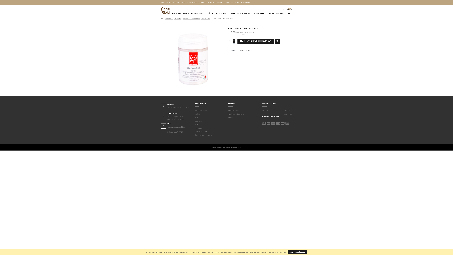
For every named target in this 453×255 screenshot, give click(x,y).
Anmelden (193, 2)
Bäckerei (176, 13)
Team (197, 117)
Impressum (199, 128)
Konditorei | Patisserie (194, 13)
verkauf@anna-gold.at (176, 127)
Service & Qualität (233, 2)
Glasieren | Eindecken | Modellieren (196, 19)
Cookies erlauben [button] (297, 252)
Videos (231, 117)
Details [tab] (233, 50)
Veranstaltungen (201, 110)
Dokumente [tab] (245, 50)
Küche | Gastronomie (218, 13)
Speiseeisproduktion (240, 13)
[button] (286, 252)
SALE (290, 13)
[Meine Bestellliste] (282, 9)
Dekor (271, 13)
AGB (196, 124)
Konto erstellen (179, 2)
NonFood (280, 13)
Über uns (198, 121)
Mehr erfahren (281, 252)
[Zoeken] (277, 9)
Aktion (219, 2)
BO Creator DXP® (236, 147)
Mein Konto (165, 2)
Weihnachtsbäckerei (236, 114)
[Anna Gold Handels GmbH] (165, 10)
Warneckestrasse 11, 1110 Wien (178, 107)
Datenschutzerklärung (203, 135)
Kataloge (246, 2)
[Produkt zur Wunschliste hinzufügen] (277, 41)
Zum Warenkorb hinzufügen (256, 41)
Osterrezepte (233, 110)
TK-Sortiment (259, 13)
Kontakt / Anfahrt (201, 131)
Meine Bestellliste (207, 2)
